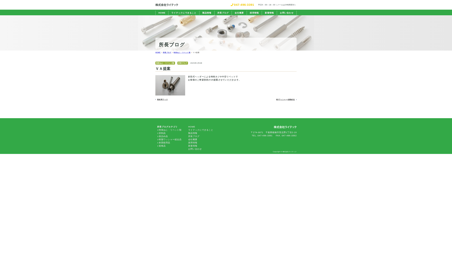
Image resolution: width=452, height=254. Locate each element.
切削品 (162, 133)
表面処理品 (164, 142)
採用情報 (254, 13)
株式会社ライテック (290, 152)
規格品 (162, 146)
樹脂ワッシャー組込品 (170, 139)
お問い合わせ (287, 13)
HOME (161, 13)
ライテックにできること (183, 13)
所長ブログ (223, 13)
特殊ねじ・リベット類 (165, 63)
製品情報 (206, 13)
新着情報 (269, 13)
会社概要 (239, 13)
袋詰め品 (163, 136)
